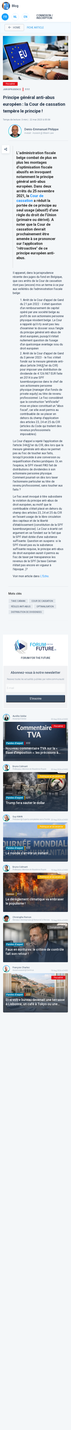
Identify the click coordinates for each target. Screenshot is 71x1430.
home (16, 27)
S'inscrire (36, 698)
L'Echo (44, 576)
